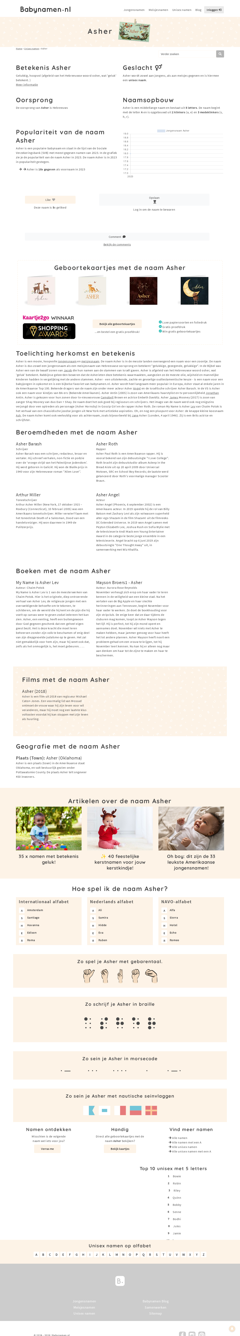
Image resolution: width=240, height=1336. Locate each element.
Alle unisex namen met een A (191, 1151)
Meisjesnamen (158, 10)
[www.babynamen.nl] (45, 10)
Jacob (68, 370)
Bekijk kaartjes (120, 1149)
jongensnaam (67, 361)
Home (19, 48)
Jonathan (212, 393)
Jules (177, 1226)
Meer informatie (27, 84)
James (174, 397)
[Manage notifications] (232, 1329)
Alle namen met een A (187, 1142)
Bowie (177, 1176)
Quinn (177, 1197)
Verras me (47, 1149)
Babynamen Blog (156, 1301)
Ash (18, 415)
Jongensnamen (134, 10)
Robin (177, 1183)
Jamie (177, 1233)
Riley (177, 1190)
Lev (193, 406)
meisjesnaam (90, 361)
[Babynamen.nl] (120, 1280)
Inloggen (212, 10)
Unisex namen (182, 10)
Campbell (107, 397)
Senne (177, 1212)
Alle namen (179, 1138)
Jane (135, 415)
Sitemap (155, 1313)
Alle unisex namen (184, 1147)
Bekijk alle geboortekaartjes (117, 324)
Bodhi (177, 1219)
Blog (198, 10)
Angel (137, 388)
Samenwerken (155, 1307)
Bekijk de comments (117, 244)
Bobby (177, 1205)
